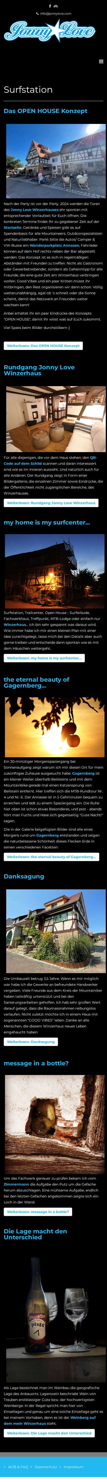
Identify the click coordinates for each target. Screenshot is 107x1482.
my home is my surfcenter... (47, 522)
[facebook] (50, 6)
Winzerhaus (15, 624)
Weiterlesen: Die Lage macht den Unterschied (49, 1433)
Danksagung (24, 876)
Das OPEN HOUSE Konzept (45, 111)
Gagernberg (83, 773)
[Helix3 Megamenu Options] (101, 61)
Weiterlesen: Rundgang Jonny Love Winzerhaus (51, 503)
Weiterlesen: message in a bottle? (38, 1212)
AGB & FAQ (17, 1467)
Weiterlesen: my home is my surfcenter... (44, 658)
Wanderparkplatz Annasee (54, 245)
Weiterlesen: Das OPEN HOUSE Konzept (43, 346)
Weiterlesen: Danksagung (31, 1042)
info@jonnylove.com (55, 13)
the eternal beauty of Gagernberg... (36, 682)
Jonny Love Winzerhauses (34, 209)
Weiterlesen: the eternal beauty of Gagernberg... (51, 857)
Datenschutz (45, 1467)
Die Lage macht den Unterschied (35, 1234)
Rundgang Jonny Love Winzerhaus (39, 370)
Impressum (73, 1467)
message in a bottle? (36, 1063)
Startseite (12, 227)
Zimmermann (16, 1184)
